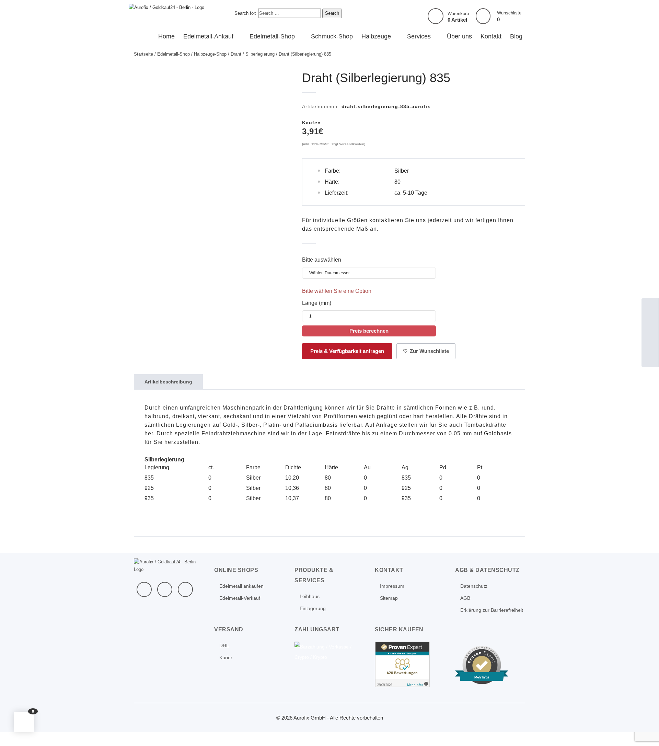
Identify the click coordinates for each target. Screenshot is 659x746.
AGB (465, 598)
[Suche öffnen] (650, 341)
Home (166, 36)
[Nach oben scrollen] (644, 731)
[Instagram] (185, 589)
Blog (516, 36)
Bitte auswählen (321, 260)
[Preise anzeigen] (650, 358)
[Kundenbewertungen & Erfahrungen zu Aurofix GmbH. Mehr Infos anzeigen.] (402, 664)
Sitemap (389, 598)
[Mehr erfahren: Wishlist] (483, 16)
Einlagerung (313, 608)
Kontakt (491, 36)
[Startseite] (650, 306)
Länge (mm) (316, 303)
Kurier (225, 657)
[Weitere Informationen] (166, 7)
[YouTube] (164, 589)
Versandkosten (351, 144)
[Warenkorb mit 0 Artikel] (435, 16)
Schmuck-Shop (332, 36)
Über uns (459, 36)
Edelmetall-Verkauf (239, 598)
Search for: (245, 13)
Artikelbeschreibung (168, 382)
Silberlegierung (260, 54)
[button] (24, 722)
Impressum (392, 586)
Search (332, 13)
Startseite (143, 54)
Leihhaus (310, 596)
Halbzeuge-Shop (210, 54)
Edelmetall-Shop (272, 36)
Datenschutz (473, 586)
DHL (224, 645)
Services (419, 36)
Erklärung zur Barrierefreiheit (491, 610)
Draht (236, 54)
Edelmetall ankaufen (241, 586)
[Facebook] (144, 589)
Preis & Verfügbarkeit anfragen (347, 351)
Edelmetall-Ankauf (208, 36)
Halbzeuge (376, 36)
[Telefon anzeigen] (650, 324)
